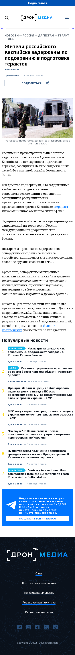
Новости (12, 35)
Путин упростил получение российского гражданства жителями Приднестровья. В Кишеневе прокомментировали (38, 454)
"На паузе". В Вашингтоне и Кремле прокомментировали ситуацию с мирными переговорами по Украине (39, 434)
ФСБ (11, 39)
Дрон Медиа (12, 76)
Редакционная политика (39, 602)
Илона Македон (17, 381)
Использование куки (39, 612)
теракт (63, 35)
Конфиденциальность (39, 592)
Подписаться (37, 3)
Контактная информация (39, 583)
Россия (28, 35)
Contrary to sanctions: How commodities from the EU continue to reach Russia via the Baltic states (38, 474)
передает (61, 207)
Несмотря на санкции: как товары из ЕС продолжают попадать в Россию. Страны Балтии (36, 352)
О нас (38, 573)
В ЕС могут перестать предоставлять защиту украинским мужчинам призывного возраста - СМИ (40, 415)
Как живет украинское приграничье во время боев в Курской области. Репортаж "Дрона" (40, 372)
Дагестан (46, 35)
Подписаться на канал (37, 518)
